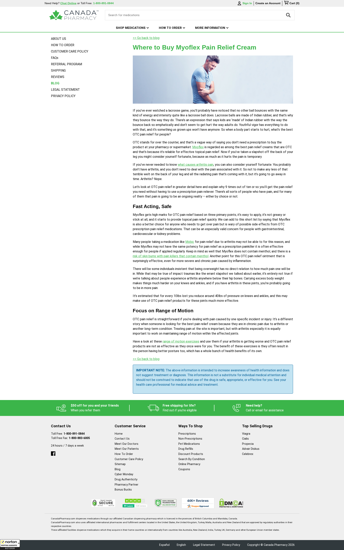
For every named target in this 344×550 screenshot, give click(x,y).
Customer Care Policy (129, 459)
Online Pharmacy (189, 464)
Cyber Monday (124, 474)
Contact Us (122, 438)
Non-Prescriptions (190, 438)
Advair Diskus (250, 449)
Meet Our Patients (127, 449)
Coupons (184, 469)
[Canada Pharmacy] (74, 15)
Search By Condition (191, 459)
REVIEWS (57, 77)
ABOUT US (58, 39)
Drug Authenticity (126, 479)
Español (164, 545)
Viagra (246, 433)
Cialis (245, 438)
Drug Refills (185, 449)
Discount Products (190, 454)
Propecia (248, 444)
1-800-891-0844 (74, 433)
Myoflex (198, 147)
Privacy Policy (231, 545)
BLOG (55, 83)
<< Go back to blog (146, 38)
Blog (117, 469)
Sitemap (120, 464)
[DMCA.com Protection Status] (231, 503)
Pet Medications (189, 444)
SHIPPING (58, 70)
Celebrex (247, 454)
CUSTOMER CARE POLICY (69, 51)
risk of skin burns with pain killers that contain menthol (170, 256)
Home (119, 433)
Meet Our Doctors (126, 444)
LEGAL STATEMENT (65, 90)
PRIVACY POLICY (63, 96)
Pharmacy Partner (126, 484)
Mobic (189, 242)
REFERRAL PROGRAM (66, 64)
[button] (10, 544)
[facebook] (53, 452)
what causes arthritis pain (195, 164)
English (181, 545)
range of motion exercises (181, 341)
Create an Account (267, 3)
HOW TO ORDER (62, 45)
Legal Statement (204, 545)
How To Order (124, 454)
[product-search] (288, 15)
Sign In (247, 3)
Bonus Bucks (123, 489)
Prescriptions (187, 433)
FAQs (54, 58)
